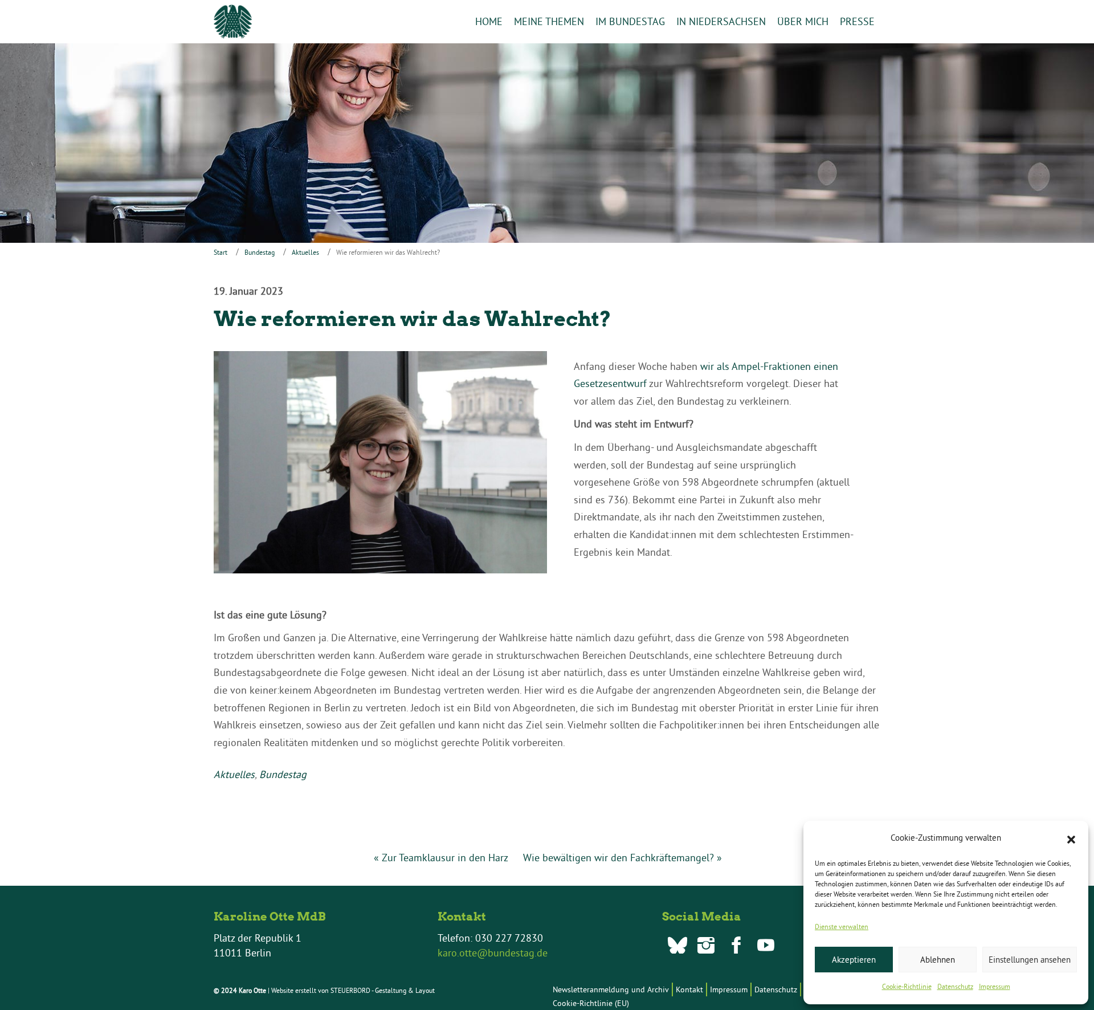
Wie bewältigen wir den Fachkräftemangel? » (622, 857)
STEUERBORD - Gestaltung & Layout (382, 990)
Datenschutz (955, 986)
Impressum (994, 986)
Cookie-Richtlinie (907, 986)
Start (220, 252)
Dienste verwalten (841, 926)
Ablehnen (937, 959)
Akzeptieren (854, 959)
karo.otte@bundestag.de (493, 952)
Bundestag (259, 252)
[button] (1071, 838)
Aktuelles (305, 252)
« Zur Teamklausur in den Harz (441, 857)
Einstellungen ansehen (1030, 959)
